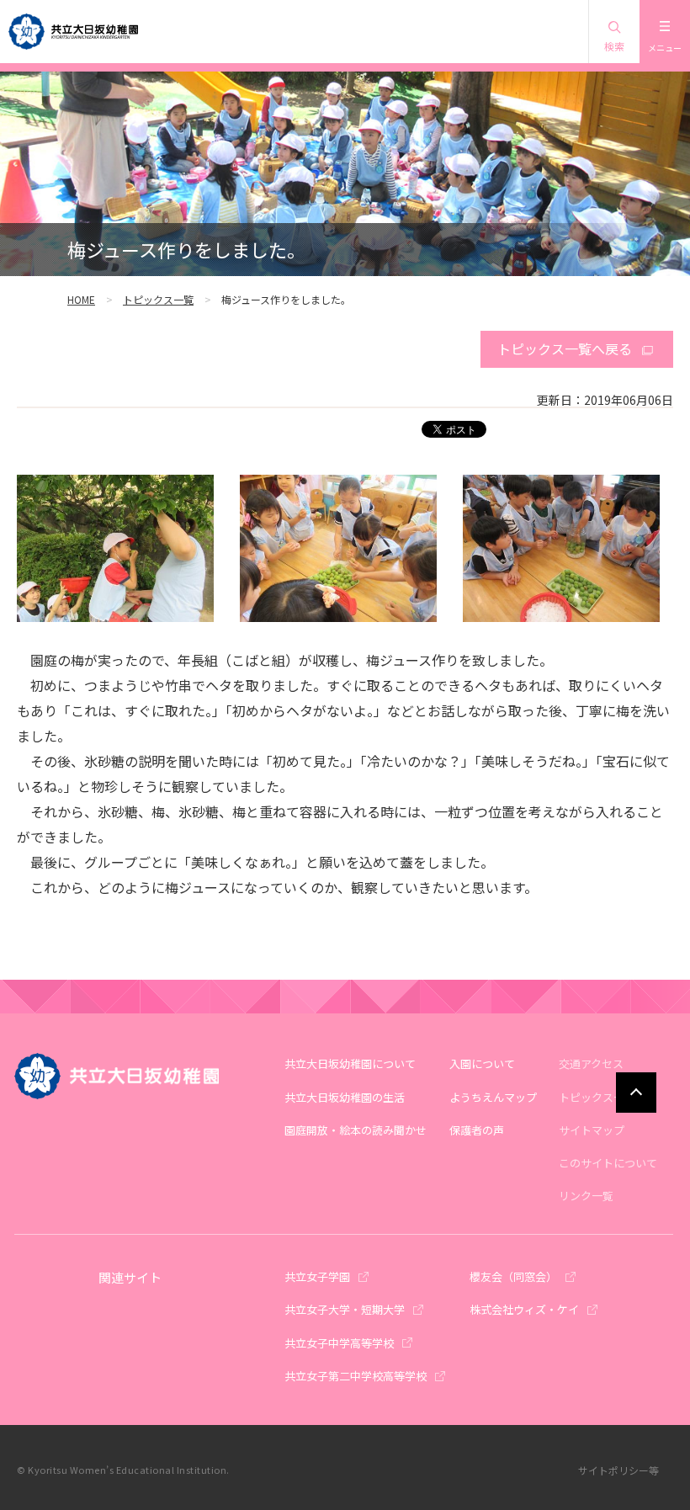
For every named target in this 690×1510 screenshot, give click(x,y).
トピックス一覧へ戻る (564, 348)
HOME (81, 299)
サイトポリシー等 (618, 1470)
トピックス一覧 (158, 299)
